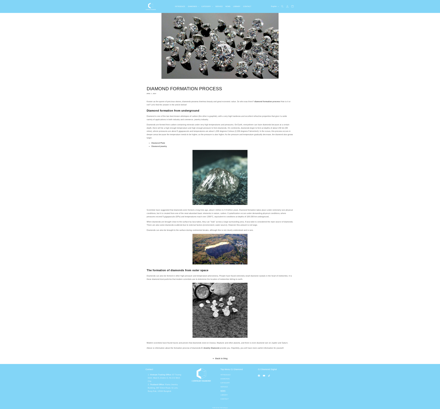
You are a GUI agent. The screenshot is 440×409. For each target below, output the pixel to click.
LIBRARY (224, 395)
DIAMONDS (225, 379)
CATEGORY (225, 383)
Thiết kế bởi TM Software (220, 407)
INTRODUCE (225, 375)
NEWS (222, 391)
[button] (193, 6)
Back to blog (221, 358)
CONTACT (224, 399)
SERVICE (224, 387)
